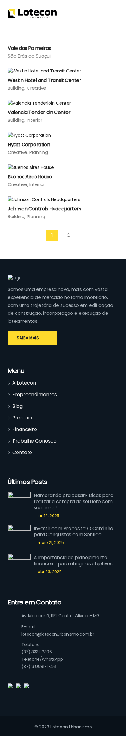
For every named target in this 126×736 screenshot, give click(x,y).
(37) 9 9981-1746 (38, 667)
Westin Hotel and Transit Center (44, 80)
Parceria (22, 417)
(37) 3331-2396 (36, 652)
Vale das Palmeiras (29, 48)
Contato (22, 452)
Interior (34, 120)
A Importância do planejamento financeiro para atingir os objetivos (73, 560)
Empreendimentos (34, 394)
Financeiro (24, 429)
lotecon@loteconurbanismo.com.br (57, 634)
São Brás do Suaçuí (29, 56)
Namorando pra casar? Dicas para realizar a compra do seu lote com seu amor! (73, 501)
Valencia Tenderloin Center (39, 112)
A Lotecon (24, 383)
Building (16, 88)
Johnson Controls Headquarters (44, 208)
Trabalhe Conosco (34, 441)
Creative (36, 88)
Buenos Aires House (30, 176)
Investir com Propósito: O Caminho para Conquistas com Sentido (73, 531)
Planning (38, 152)
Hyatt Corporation (29, 144)
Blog (17, 406)
